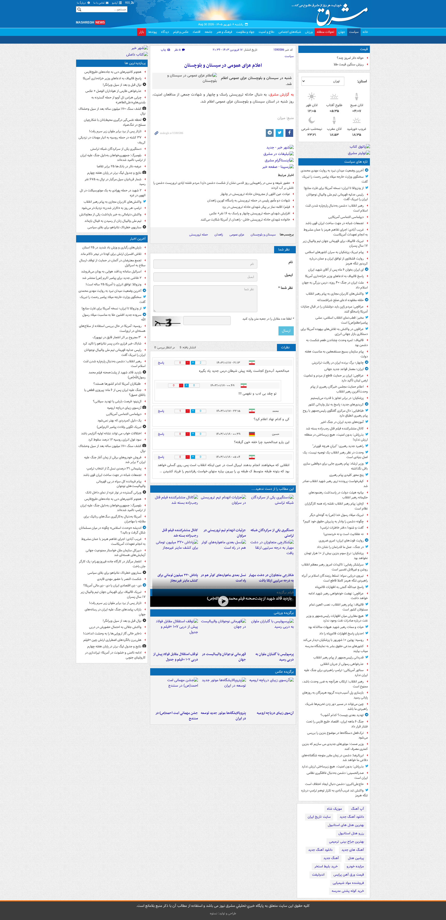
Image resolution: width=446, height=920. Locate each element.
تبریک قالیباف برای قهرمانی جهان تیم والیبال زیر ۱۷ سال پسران (335, 243)
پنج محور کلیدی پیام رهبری (346, 475)
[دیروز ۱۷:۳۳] (271, 510)
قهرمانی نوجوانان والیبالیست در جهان (224, 657)
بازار (141, 31)
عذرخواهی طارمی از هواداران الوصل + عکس (113, 91)
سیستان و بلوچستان (263, 234)
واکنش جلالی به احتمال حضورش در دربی (115, 627)
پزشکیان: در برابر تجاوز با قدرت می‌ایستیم (337, 398)
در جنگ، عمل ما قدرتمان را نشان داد (340, 547)
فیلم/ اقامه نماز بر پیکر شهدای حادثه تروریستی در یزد (256, 207)
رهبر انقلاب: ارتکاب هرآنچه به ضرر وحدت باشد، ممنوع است (335, 684)
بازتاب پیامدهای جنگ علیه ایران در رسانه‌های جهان (115, 612)
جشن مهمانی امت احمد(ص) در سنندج (176, 715)
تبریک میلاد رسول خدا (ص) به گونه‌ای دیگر (336, 515)
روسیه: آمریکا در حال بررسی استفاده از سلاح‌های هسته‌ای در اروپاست (112, 328)
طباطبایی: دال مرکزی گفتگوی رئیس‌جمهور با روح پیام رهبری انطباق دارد (335, 413)
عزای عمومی (236, 234)
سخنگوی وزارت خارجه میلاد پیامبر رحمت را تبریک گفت (335, 179)
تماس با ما (99, 3)
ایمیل (289, 275)
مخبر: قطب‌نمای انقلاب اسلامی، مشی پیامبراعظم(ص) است (341, 320)
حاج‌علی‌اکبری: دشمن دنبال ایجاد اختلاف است (334, 784)
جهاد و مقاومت (245, 31)
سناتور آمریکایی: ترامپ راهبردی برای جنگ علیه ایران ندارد (336, 673)
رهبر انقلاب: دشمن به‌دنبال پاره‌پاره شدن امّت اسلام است (336, 208)
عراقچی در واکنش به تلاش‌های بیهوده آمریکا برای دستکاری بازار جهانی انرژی (334, 331)
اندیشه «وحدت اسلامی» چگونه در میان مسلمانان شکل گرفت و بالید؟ (112, 530)
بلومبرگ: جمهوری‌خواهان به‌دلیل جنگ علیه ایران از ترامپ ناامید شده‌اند (113, 158)
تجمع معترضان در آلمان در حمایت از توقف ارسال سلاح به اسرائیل (112, 263)
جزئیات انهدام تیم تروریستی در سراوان (224, 533)
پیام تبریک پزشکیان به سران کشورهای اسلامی (334, 252)
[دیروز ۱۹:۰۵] (223, 693)
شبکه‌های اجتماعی (289, 31)
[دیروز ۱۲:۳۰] (175, 510)
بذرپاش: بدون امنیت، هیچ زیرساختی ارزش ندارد (333, 766)
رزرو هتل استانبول (351, 833)
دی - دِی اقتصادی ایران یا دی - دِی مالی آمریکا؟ (112, 585)
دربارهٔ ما (82, 3)
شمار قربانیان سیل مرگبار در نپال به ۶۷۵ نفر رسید (115, 182)
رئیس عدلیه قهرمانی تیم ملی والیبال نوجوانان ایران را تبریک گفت (337, 197)
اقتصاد (197, 31)
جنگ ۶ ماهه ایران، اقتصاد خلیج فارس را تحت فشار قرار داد (337, 724)
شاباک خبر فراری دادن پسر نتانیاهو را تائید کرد (112, 343)
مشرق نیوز (331, 13)
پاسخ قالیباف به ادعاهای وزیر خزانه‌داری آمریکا (334, 276)
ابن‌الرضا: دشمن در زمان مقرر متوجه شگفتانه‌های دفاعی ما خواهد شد (335, 758)
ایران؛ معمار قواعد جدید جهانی (344, 369)
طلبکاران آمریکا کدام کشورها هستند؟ (117, 383)
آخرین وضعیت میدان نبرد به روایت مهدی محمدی (332, 170)
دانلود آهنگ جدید (352, 817)
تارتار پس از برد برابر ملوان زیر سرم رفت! (115, 131)
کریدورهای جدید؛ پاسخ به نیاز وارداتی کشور (336, 404)
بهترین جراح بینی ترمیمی (346, 841)
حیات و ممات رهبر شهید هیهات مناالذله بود (336, 627)
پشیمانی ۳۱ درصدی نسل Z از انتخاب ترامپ (113, 468)
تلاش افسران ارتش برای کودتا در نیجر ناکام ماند (111, 253)
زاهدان (218, 234)
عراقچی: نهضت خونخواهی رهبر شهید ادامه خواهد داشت (338, 596)
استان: (362, 81)
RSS (128, 3)
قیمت (364, 49)
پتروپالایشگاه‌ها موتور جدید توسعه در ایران (223, 715)
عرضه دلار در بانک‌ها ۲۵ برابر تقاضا (119, 166)
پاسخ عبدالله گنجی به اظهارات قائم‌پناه (339, 587)
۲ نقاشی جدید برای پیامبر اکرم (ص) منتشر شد (111, 278)
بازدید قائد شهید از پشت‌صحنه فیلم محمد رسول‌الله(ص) (249, 598)
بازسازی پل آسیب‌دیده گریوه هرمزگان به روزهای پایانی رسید (335, 695)
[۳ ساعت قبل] (271, 693)
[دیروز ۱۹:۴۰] (223, 634)
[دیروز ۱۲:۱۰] (223, 555)
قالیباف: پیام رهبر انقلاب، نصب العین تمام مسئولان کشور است (338, 607)
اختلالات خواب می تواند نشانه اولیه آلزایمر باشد (111, 433)
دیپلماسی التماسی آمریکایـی (346, 217)
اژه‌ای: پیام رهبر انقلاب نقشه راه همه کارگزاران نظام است (336, 506)
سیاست (354, 31)
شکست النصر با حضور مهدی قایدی (119, 579)
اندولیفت (318, 874)
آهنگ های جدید (352, 850)
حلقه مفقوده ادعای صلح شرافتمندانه (340, 300)
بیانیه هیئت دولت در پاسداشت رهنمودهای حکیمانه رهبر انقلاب (338, 495)
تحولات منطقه (325, 31)
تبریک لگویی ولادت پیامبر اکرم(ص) (119, 426)
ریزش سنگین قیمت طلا (349, 64)
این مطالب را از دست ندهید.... (272, 489)
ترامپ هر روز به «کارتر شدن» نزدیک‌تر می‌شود (111, 208)
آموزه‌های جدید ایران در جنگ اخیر (342, 422)
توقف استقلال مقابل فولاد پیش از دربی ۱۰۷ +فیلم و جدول (175, 657)
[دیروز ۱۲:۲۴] (271, 555)
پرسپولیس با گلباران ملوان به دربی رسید (275, 657)
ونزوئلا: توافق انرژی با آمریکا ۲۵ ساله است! (113, 284)
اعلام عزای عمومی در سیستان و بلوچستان (223, 65)
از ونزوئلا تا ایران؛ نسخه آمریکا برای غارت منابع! (334, 188)
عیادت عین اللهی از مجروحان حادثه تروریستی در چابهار (255, 194)
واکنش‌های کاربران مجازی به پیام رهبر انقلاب (335, 293)
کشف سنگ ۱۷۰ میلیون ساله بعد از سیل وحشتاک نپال (112, 111)
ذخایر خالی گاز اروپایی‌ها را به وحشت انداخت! (112, 633)
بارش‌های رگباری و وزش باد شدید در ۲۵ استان (111, 247)
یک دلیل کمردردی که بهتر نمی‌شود (119, 420)
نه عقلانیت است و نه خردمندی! (343, 534)
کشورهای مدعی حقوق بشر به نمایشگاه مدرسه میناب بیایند (336, 649)
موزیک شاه (334, 809)
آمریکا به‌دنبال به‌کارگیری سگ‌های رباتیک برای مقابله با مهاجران (115, 519)
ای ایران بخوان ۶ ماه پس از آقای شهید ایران (336, 269)
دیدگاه (165, 31)
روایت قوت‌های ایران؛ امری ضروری (341, 540)
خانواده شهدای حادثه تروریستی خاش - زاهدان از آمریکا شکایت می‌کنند (245, 219)
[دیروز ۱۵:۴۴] (223, 510)
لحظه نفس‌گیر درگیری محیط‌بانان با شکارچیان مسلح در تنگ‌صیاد (115, 122)
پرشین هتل (356, 858)
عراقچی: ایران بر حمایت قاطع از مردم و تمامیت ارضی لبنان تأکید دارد (336, 378)
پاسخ (161, 362)
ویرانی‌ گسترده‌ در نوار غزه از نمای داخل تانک (113, 492)
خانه (365, 31)
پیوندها (152, 31)
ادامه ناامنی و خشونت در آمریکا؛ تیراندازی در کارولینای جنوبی (115, 655)
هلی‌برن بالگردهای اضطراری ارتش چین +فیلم (112, 640)
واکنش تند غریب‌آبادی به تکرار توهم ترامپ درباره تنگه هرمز (334, 793)
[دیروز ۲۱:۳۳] (271, 634)
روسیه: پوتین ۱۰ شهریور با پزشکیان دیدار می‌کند (333, 640)
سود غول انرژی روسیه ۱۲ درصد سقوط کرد (114, 439)
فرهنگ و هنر (224, 31)
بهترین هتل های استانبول (346, 825)
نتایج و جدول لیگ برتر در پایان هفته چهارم (114, 172)
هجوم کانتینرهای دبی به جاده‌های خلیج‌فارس (112, 71)
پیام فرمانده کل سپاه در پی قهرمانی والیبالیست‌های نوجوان (121, 484)
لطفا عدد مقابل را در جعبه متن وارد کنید (268, 319)
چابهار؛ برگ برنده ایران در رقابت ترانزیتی (338, 362)
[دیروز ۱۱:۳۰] (175, 555)
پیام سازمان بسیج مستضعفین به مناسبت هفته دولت (336, 354)
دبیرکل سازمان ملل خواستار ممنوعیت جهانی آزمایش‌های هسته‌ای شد (116, 553)
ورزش (309, 31)
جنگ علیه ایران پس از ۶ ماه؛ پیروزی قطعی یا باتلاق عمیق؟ (115, 392)
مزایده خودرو (355, 866)
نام (291, 262)
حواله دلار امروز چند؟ (350, 58)
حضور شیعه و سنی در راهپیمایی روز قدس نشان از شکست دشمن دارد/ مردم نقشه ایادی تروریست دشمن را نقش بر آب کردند (223, 185)
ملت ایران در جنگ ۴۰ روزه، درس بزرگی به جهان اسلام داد (335, 285)
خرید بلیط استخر (326, 866)
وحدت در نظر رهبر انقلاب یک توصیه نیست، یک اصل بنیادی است (335, 455)
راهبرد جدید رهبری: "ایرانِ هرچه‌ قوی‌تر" (338, 446)
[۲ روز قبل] (175, 634)
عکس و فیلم (180, 31)
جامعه (208, 31)
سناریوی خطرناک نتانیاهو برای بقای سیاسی (114, 227)
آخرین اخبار (138, 238)
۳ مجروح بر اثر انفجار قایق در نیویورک (117, 337)
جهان (341, 31)
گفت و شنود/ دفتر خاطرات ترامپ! (342, 527)
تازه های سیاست (356, 161)
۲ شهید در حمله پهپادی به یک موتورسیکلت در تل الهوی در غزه (113, 193)
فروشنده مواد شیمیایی (348, 883)
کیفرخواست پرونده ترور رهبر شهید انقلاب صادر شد (335, 484)
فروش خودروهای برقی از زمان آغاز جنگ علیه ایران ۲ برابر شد (115, 460)
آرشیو (115, 3)
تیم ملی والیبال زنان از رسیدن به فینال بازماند (112, 220)
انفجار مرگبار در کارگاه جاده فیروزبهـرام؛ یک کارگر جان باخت (112, 564)
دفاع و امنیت (266, 31)
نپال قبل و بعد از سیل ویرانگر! (122, 84)
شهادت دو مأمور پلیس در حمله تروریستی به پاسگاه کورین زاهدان (248, 200)
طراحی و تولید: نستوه (223, 913)
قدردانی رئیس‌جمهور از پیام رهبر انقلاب (338, 657)
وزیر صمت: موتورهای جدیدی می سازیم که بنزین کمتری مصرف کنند (335, 746)
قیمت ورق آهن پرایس (348, 874)
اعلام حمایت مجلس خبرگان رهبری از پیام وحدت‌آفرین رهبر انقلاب (339, 389)
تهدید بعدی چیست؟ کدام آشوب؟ (342, 715)
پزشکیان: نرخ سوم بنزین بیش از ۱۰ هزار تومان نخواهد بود (336, 556)
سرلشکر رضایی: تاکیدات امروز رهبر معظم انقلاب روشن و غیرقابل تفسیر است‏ (334, 567)
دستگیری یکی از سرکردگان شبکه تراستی (272, 533)
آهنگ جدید (331, 858)
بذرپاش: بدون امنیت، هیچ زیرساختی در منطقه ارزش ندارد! (336, 437)
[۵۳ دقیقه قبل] (223, 601)
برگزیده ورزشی (284, 613)
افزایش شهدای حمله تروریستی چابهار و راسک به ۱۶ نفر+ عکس (249, 213)
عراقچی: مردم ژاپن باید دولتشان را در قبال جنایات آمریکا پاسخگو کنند (334, 309)
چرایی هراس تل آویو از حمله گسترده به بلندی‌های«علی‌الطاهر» (118, 100)
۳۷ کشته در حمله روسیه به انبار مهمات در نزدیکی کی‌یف (112, 140)
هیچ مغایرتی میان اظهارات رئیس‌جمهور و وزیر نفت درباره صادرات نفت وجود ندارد (337, 618)
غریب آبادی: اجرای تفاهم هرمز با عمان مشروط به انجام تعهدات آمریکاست (336, 232)
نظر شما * (285, 288)
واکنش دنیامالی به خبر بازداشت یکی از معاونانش (110, 214)
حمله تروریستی (198, 234)
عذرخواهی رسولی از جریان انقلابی (342, 664)
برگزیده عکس (284, 671)
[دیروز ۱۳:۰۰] (175, 693)
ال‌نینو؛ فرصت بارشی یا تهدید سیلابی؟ (117, 401)
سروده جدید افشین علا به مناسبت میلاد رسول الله (114, 317)
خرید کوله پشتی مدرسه (348, 891)
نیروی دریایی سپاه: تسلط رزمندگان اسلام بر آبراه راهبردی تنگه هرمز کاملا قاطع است (335, 578)
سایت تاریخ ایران (319, 817)
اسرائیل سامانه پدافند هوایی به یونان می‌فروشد (111, 271)
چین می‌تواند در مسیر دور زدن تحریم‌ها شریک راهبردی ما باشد (336, 706)
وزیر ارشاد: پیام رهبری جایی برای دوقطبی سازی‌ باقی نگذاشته (335, 466)
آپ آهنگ (357, 809)
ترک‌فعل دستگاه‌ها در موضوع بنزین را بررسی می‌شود (337, 735)
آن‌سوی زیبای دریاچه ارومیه (275, 713)
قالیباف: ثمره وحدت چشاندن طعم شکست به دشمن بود (337, 343)
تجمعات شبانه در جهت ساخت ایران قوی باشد (334, 223)
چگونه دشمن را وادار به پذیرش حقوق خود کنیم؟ (333, 521)
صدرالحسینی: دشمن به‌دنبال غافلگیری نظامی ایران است (337, 775)
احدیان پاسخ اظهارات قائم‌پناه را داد (341, 633)
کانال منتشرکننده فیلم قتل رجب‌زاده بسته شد (335, 428)
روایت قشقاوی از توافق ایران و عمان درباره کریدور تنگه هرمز (338, 261)
